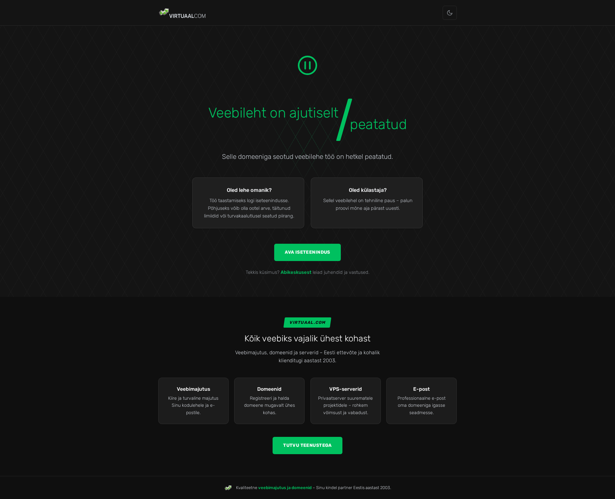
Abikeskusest (296, 272)
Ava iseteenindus (307, 252)
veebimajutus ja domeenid (285, 487)
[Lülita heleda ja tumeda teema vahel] (450, 13)
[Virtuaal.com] (182, 12)
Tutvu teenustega (307, 445)
